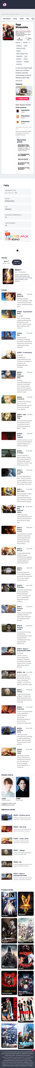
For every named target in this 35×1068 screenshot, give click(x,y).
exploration (19, 56)
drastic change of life (21, 53)
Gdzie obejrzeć (6, 18)
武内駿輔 (18, 798)
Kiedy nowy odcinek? (23, 159)
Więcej (23, 112)
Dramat (22, 35)
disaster (18, 51)
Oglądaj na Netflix (22, 98)
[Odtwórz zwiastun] (24, 91)
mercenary (19, 64)
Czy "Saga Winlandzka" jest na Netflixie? (24, 155)
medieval (26, 61)
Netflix (17, 31)
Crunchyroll (22, 31)
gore (26, 56)
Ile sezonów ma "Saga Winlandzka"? (23, 163)
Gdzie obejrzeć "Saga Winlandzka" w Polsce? (24, 145)
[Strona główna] (4, 4)
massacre (19, 61)
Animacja (18, 34)
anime (25, 45)
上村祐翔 (3, 798)
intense (25, 59)
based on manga (20, 48)
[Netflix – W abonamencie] (18, 111)
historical (18, 59)
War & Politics (24, 34)
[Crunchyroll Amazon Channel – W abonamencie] (18, 122)
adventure (19, 45)
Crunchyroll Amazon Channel (23, 32)
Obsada (22, 18)
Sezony (15, 18)
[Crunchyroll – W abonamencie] (18, 117)
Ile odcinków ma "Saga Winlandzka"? (23, 168)
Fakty (27, 18)
